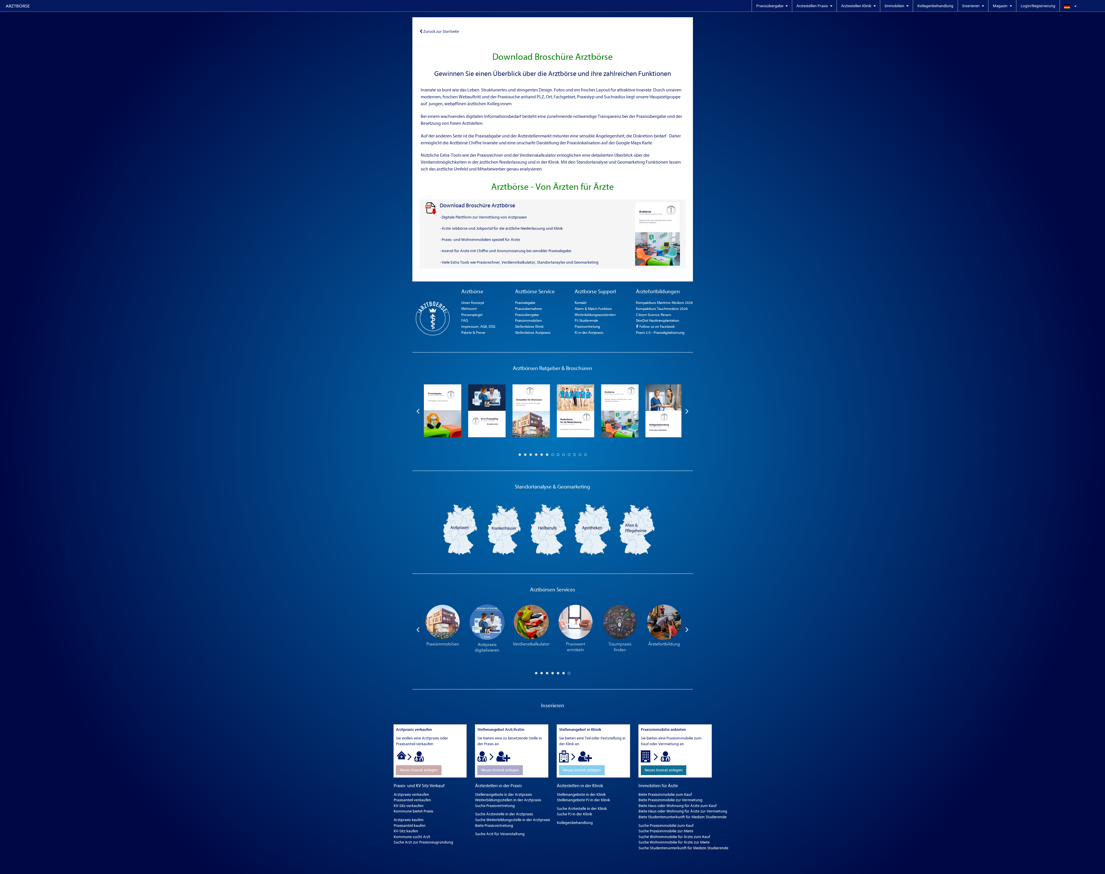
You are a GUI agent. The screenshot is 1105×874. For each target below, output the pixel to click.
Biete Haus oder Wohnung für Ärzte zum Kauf (678, 805)
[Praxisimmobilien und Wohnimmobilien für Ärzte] (442, 629)
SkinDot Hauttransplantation (657, 320)
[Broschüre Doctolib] (487, 410)
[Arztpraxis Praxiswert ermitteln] (575, 629)
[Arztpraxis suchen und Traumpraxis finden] (620, 629)
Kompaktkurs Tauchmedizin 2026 (662, 308)
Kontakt (580, 302)
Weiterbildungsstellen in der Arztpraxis (508, 800)
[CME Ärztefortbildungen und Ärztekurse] (664, 629)
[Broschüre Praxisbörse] (620, 410)
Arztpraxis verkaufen (411, 794)
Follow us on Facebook (657, 326)
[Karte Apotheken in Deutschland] (592, 529)
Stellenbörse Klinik (529, 326)
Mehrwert (469, 308)
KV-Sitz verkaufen (409, 805)
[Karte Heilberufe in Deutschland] (548, 529)
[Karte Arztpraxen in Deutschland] (460, 529)
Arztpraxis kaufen (409, 819)
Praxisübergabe (527, 315)
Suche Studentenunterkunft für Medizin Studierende (683, 848)
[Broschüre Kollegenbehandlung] (664, 410)
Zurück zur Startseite (441, 31)
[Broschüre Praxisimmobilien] (531, 410)
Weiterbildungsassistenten (595, 315)
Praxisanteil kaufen (410, 825)
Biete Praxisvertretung (494, 825)
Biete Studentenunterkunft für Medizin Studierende (683, 816)
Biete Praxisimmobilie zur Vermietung (670, 800)
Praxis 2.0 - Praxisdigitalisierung (660, 332)
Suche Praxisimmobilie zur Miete (666, 831)
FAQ (464, 320)
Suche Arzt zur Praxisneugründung (423, 842)
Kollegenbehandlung (935, 5)
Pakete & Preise (473, 332)
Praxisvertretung (587, 326)
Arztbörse (18, 6)
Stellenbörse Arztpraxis (532, 332)
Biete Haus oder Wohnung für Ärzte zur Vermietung (683, 811)
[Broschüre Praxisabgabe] (442, 410)
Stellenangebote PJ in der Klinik (583, 800)
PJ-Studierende (586, 320)
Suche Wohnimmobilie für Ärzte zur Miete (674, 842)
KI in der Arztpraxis (589, 332)
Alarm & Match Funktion (593, 308)
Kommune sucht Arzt (412, 836)
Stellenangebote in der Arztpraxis (503, 794)
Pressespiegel (472, 315)
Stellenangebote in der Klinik (581, 794)
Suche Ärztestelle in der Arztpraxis (504, 814)
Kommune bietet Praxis (413, 811)
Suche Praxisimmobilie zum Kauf (666, 825)
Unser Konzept (472, 302)
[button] (1082, 6)
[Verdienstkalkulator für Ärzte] (531, 629)
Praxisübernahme (528, 308)
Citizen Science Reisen (653, 315)
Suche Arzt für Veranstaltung (500, 833)
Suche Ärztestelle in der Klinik (582, 808)
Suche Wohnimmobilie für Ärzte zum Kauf (674, 836)
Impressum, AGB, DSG (478, 326)
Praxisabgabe (525, 302)
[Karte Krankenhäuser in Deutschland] (504, 529)
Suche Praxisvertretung (495, 805)
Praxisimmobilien (528, 320)
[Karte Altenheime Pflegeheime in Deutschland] (637, 529)
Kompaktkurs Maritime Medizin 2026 (664, 302)
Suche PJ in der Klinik (574, 814)
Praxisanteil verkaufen (412, 800)
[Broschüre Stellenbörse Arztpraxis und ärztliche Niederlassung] (575, 410)
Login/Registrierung (1038, 5)
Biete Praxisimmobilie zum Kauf (665, 794)
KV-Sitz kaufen (406, 831)
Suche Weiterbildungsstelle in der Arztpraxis (512, 819)
